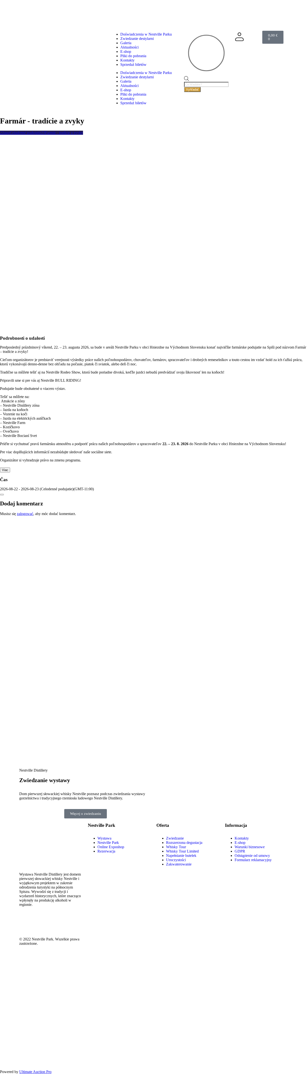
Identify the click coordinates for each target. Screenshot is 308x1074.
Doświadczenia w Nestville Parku (146, 34)
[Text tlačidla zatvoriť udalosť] (2, 494)
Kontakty (127, 60)
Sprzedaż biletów (133, 64)
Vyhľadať (192, 89)
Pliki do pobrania (133, 56)
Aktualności (129, 47)
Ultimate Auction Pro (35, 1072)
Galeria (125, 43)
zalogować (25, 514)
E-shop (125, 51)
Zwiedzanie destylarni (137, 39)
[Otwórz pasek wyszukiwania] (186, 80)
